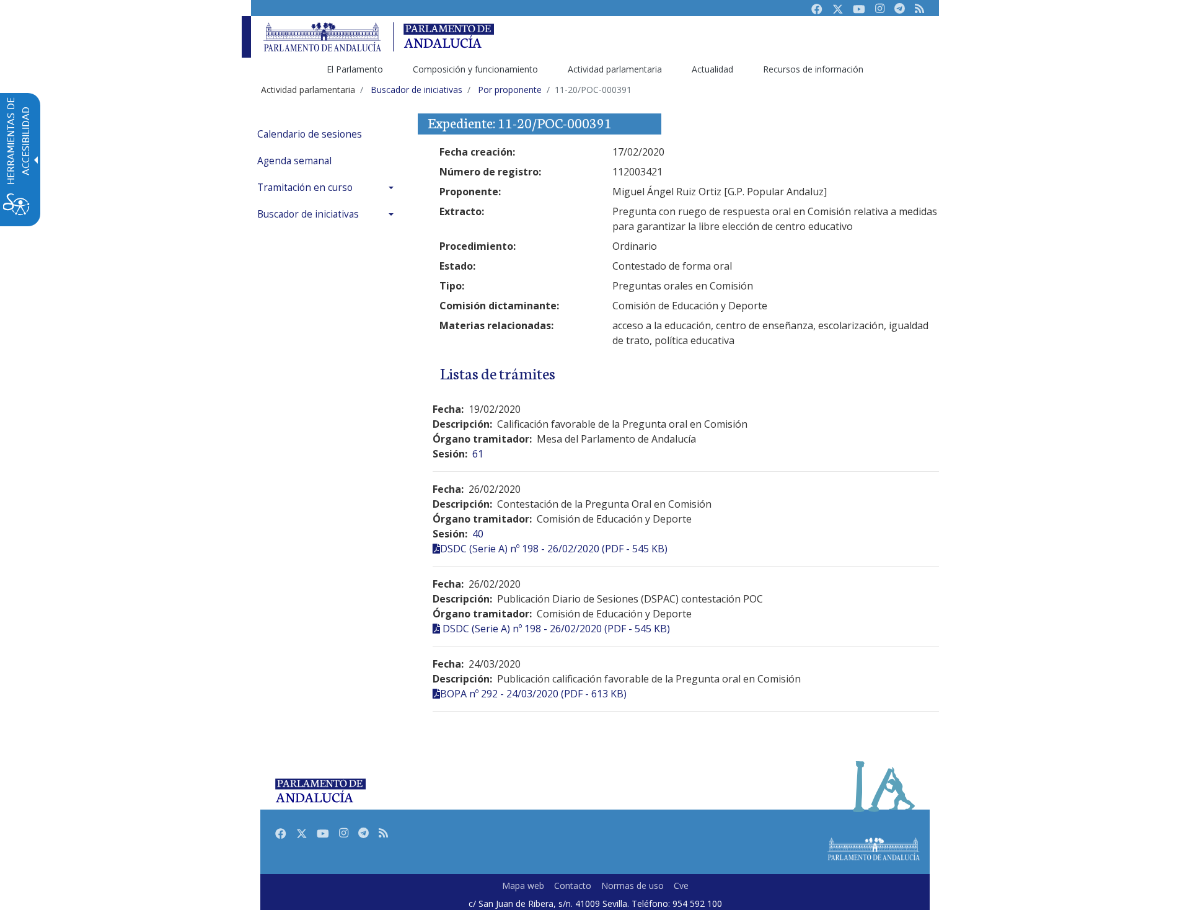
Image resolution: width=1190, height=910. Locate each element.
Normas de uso (632, 885)
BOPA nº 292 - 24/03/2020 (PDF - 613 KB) (533, 693)
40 (477, 534)
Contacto (572, 885)
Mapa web (523, 885)
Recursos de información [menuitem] (813, 69)
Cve (681, 885)
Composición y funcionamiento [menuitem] (475, 69)
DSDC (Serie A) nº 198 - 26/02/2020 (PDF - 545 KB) (554, 548)
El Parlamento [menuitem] (355, 69)
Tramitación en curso (305, 187)
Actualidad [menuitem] (712, 69)
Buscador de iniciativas (308, 214)
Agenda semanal (294, 160)
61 (477, 454)
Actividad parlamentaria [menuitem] (615, 69)
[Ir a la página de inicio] (322, 37)
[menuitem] (328, 134)
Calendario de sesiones (309, 134)
